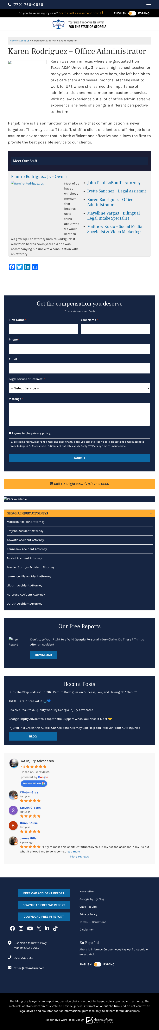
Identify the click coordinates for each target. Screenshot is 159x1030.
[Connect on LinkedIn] (47, 929)
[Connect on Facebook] (12, 929)
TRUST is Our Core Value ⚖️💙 (30, 701)
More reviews (79, 856)
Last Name (89, 320)
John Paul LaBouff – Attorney (114, 182)
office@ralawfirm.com (29, 968)
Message (16, 399)
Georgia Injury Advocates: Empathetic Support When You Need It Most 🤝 (60, 719)
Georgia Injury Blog (92, 899)
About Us (24, 40)
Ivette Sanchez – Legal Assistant (116, 191)
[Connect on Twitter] (39, 929)
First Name (17, 320)
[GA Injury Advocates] (79, 24)
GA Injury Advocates (37, 761)
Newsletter (87, 891)
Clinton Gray (29, 792)
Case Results (88, 906)
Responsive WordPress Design (65, 1019)
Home (13, 40)
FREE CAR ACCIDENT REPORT (43, 893)
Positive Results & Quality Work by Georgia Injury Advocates (51, 710)
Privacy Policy (88, 914)
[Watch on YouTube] (30, 929)
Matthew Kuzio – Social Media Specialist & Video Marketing (114, 229)
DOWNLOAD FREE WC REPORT (43, 905)
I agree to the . (31, 433)
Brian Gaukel (29, 823)
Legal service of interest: (27, 379)
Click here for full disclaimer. (121, 1011)
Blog (33, 736)
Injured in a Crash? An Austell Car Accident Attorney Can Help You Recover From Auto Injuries (74, 728)
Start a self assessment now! (79, 13)
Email (14, 359)
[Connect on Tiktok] (55, 929)
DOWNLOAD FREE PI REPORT (43, 916)
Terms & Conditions (93, 922)
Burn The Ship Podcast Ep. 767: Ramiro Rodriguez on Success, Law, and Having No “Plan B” (73, 692)
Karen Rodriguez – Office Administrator (110, 202)
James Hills (28, 838)
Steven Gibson (30, 807)
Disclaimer (87, 929)
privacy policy (40, 433)
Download (43, 655)
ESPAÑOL (144, 13)
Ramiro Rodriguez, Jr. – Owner (39, 176)
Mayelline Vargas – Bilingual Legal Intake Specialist (113, 215)
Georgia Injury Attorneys (27, 513)
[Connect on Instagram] (21, 929)
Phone (14, 339)
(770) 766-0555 (23, 958)
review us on (32, 783)
